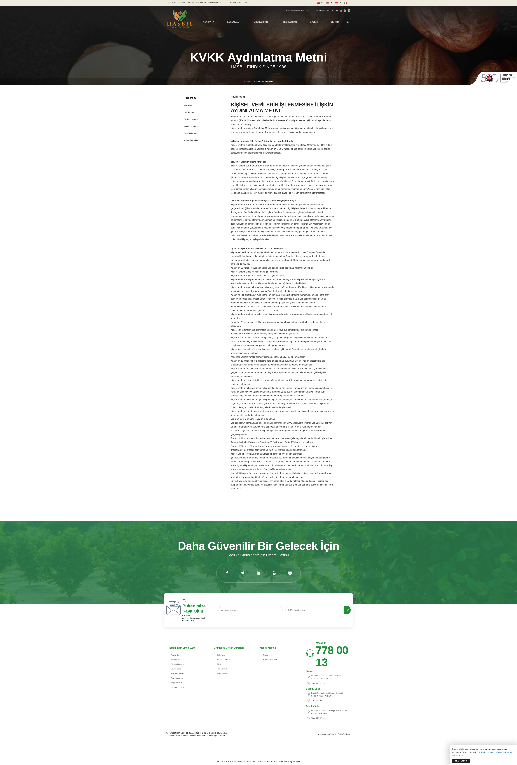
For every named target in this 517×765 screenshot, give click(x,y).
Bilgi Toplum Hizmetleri (295, 11)
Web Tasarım (223, 761)
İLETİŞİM (335, 22)
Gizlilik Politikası (344, 734)
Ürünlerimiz (189, 112)
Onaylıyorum (461, 761)
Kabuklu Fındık (223, 659)
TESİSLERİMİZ (290, 22)
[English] (329, 3)
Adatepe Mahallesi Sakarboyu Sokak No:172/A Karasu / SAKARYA (326, 677)
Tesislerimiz (222, 669)
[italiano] (347, 3)
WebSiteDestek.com (197, 736)
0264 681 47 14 (318, 701)
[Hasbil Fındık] (180, 19)
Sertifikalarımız (190, 133)
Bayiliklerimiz (176, 683)
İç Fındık (221, 655)
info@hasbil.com (322, 11)
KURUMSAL (233, 22)
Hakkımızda (176, 659)
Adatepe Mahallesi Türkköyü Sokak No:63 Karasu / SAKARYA (329, 712)
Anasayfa (247, 81)
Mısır (219, 664)
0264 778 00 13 (318, 683)
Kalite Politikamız (192, 126)
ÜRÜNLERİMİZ (261, 22)
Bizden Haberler (191, 119)
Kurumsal (188, 105)
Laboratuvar (222, 673)
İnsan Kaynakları (191, 140)
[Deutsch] (338, 3)
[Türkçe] (320, 3)
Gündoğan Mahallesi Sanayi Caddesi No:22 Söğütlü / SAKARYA (327, 694)
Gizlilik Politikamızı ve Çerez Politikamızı (496, 752)
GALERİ (314, 22)
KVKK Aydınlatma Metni (325, 734)
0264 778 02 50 (318, 718)
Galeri (265, 655)
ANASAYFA (208, 22)
